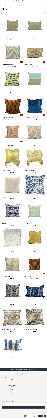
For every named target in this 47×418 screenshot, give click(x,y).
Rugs (12, 389)
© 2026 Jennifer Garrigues (7, 416)
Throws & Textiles (12, 385)
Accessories (12, 380)
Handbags (12, 386)
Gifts (12, 392)
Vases (12, 382)
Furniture (12, 391)
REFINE (23, 12)
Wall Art (12, 388)
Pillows (12, 383)
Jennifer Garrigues (23, 2)
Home (12, 379)
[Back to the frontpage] (3, 5)
